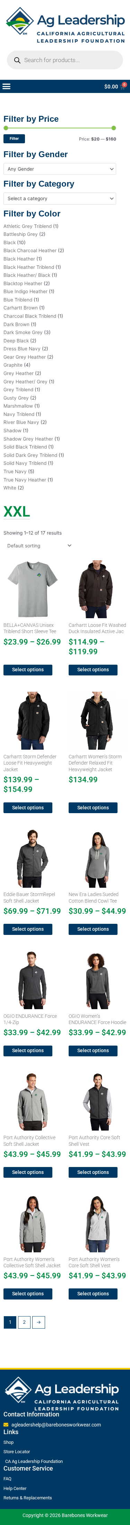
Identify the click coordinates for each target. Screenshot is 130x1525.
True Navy (15, 471)
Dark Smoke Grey (23, 332)
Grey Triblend (18, 389)
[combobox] (59, 169)
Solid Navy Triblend (24, 463)
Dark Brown (16, 324)
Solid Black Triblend (25, 447)
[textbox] (57, 169)
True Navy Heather (24, 480)
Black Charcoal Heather (30, 250)
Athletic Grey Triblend (27, 226)
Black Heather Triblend (28, 267)
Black (9, 242)
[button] (6, 86)
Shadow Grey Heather (28, 439)
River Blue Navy (21, 422)
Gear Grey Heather (24, 357)
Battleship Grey (20, 234)
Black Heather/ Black (26, 275)
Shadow (12, 430)
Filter (14, 138)
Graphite (13, 365)
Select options (28, 669)
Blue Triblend (17, 300)
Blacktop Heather (22, 283)
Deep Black (16, 340)
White (9, 488)
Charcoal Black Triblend (29, 316)
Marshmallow (18, 406)
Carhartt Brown (20, 307)
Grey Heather (18, 373)
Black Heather (19, 259)
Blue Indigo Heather (25, 291)
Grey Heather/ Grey (25, 381)
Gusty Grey (16, 398)
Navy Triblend (18, 414)
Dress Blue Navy (22, 348)
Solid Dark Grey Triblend (30, 455)
